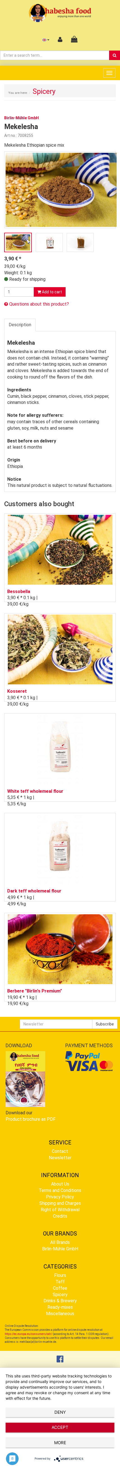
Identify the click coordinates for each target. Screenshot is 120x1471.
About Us (60, 1184)
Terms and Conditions (60, 1190)
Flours (60, 1275)
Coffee (60, 1288)
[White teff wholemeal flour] (60, 749)
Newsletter (60, 1157)
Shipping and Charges (60, 1203)
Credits (60, 1216)
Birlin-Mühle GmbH (60, 1248)
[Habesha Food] (60, 12)
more (60, 1442)
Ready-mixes (60, 1307)
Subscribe (105, 1024)
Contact (60, 1151)
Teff (60, 1281)
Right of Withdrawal (60, 1209)
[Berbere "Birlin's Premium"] (60, 949)
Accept (60, 1427)
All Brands (60, 1242)
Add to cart (51, 292)
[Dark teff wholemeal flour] (60, 849)
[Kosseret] (60, 649)
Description (20, 324)
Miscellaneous (60, 1313)
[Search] (114, 55)
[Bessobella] (60, 549)
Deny (60, 1412)
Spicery (60, 1294)
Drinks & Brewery (60, 1300)
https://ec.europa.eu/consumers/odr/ (28, 1334)
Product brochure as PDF (31, 1119)
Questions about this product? (38, 304)
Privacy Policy (60, 1196)
